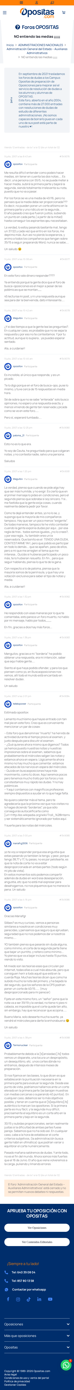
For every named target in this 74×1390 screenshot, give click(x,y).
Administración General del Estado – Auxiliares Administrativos (37, 51)
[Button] (63, 13)
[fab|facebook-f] (8, 1299)
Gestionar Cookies (15, 1384)
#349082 (64, 596)
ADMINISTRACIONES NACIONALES (40, 45)
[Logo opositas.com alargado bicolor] (37, 12)
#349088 (64, 1037)
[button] (5, 12)
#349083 (64, 637)
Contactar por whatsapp (29, 1289)
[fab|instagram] (18, 1299)
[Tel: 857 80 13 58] (8, 1281)
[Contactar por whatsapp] (8, 1290)
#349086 (64, 899)
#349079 (64, 358)
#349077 (65, 259)
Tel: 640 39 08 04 (23, 1272)
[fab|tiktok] (29, 1299)
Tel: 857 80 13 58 (23, 1281)
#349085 (64, 835)
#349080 (64, 427)
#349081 (65, 471)
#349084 (64, 696)
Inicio (10, 45)
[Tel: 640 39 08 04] (8, 1272)
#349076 (64, 156)
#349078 (65, 310)
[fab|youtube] (50, 1299)
